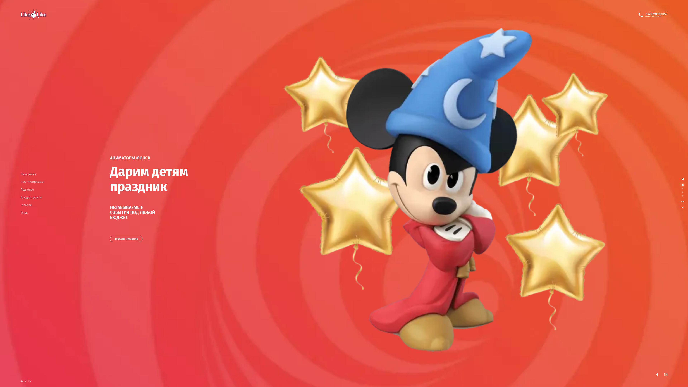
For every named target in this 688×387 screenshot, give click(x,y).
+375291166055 (656, 14)
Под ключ (27, 189)
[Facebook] (657, 374)
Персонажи (28, 174)
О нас (24, 212)
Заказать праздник (126, 239)
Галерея (26, 205)
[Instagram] (665, 374)
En (29, 381)
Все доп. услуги (31, 197)
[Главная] (34, 14)
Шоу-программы (32, 182)
